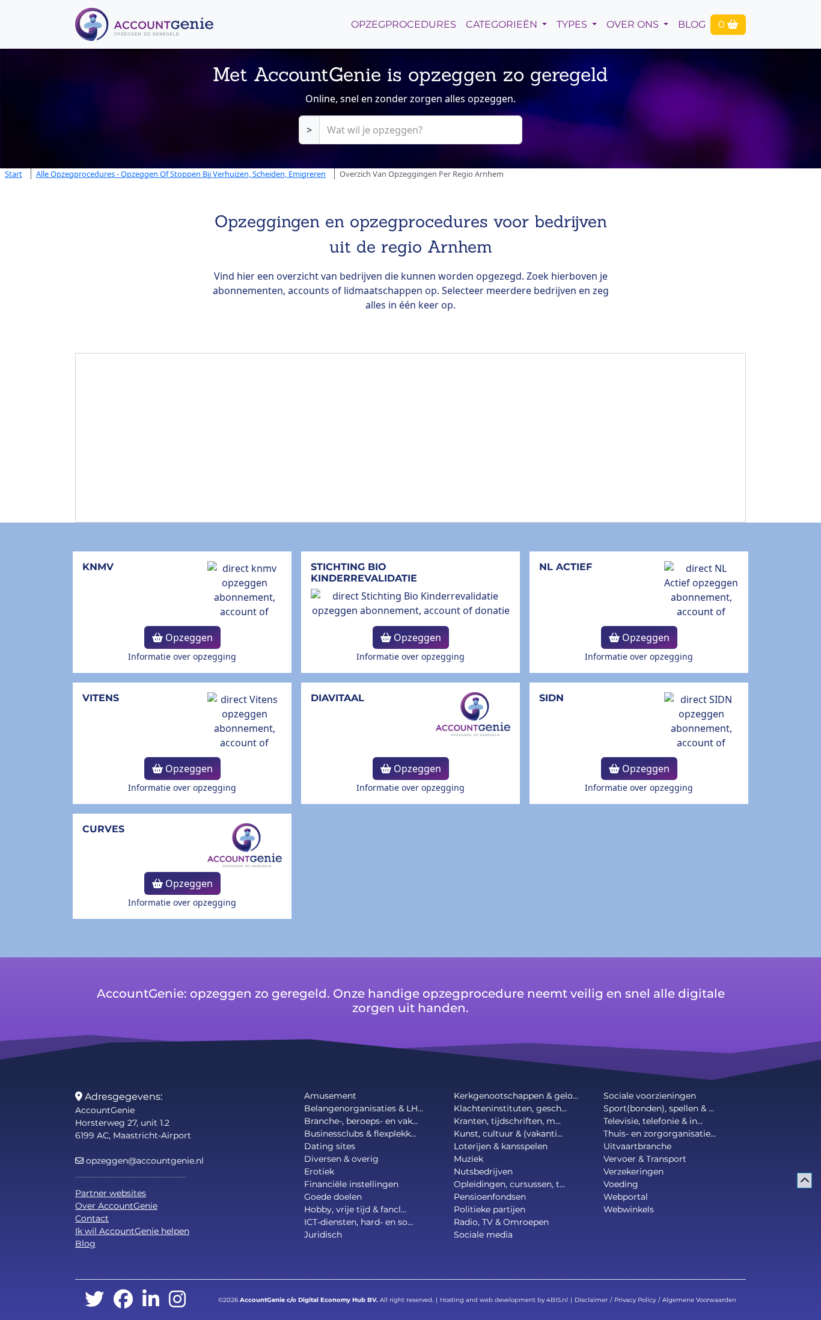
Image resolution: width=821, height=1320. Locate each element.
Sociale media (483, 1234)
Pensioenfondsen (490, 1196)
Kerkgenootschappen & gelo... (516, 1095)
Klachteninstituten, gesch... (510, 1108)
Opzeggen (188, 637)
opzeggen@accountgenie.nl (144, 1160)
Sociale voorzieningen (649, 1095)
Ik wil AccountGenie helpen (132, 1231)
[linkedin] (150, 1299)
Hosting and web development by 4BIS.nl (504, 1300)
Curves (103, 829)
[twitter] (94, 1299)
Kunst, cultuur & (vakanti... (508, 1133)
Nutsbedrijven (483, 1171)
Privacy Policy (635, 1300)
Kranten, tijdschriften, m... (507, 1121)
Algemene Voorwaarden (699, 1300)
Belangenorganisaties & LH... (363, 1108)
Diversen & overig (341, 1158)
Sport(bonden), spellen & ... (658, 1108)
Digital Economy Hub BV (337, 1300)
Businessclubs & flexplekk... (360, 1133)
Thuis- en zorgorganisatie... (659, 1133)
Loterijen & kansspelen (501, 1146)
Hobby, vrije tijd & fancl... (355, 1209)
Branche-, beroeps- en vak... (361, 1121)
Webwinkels (628, 1209)
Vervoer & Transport (644, 1158)
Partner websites (110, 1193)
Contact (92, 1218)
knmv (98, 567)
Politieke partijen (489, 1209)
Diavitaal (337, 698)
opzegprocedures (403, 24)
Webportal (625, 1196)
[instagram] (177, 1299)
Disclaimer (591, 1300)
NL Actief (565, 567)
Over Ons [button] (633, 24)
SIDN (551, 698)
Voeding (620, 1184)
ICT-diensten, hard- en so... (358, 1222)
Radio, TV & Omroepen (501, 1222)
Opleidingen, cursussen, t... (509, 1184)
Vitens (100, 698)
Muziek (468, 1158)
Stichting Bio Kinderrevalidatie (364, 572)
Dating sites (329, 1146)
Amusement (330, 1095)
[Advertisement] (410, 438)
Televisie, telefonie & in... (653, 1121)
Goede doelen (333, 1196)
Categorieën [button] (503, 24)
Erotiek (319, 1171)
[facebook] (123, 1299)
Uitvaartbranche (637, 1146)
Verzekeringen (633, 1171)
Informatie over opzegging (182, 656)
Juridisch (323, 1234)
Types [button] (573, 24)
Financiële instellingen (351, 1184)
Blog (692, 24)
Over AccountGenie (116, 1205)
